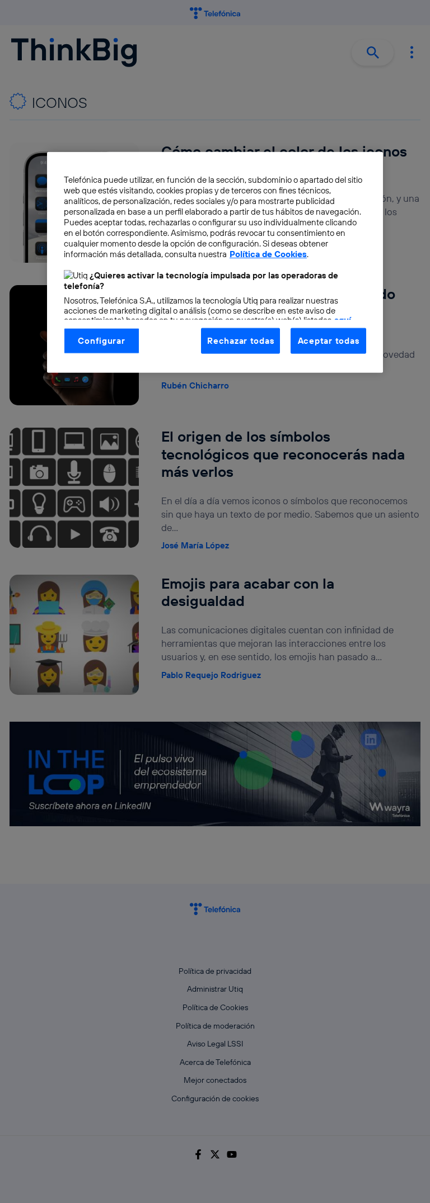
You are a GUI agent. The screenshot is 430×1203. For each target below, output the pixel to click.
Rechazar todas (240, 340)
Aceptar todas (328, 340)
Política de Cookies (268, 254)
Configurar (101, 340)
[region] (215, 261)
